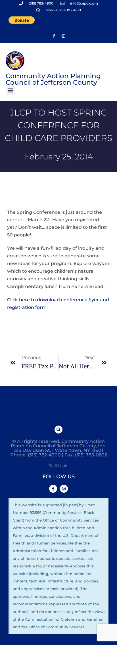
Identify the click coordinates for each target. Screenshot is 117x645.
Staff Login (58, 465)
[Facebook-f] (54, 36)
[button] (10, 90)
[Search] (58, 429)
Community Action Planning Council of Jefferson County (53, 79)
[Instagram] (63, 36)
